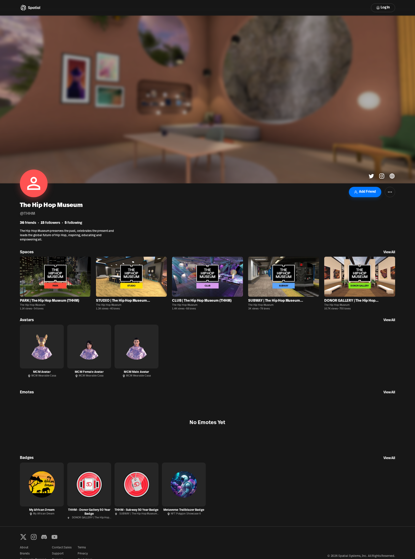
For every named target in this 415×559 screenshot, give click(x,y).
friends (28, 223)
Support (57, 553)
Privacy (83, 553)
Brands (25, 553)
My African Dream (41, 510)
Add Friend (367, 192)
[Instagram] (33, 536)
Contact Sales (61, 547)
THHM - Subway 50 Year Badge (136, 510)
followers (50, 223)
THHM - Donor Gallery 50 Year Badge (89, 512)
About (24, 547)
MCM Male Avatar (136, 372)
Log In (385, 7)
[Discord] (44, 536)
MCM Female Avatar (89, 372)
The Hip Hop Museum (32, 305)
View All (389, 252)
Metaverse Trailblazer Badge (183, 510)
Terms (82, 547)
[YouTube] (54, 536)
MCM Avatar (41, 372)
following (73, 223)
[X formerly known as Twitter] (23, 536)
